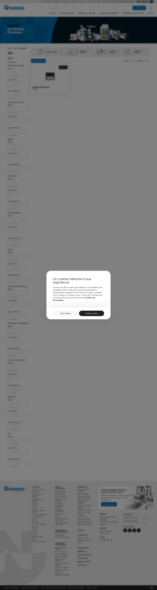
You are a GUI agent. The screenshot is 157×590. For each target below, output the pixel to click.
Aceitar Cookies (92, 313)
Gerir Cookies (65, 313)
